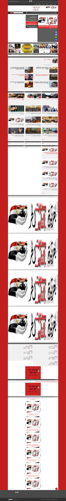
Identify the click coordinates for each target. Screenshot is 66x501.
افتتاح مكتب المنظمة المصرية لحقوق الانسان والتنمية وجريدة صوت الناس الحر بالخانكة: (50, 113)
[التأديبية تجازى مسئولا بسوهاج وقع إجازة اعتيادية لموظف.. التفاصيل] (16, 119)
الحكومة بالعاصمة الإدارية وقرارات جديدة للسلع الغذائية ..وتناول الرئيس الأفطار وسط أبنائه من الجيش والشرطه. (17, 68)
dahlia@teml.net (52, 356)
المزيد (36, 4)
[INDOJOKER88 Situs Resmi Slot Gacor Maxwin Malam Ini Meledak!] (50, 184)
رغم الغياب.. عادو (48, 59)
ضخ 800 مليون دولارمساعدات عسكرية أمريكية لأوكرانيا (18, 75)
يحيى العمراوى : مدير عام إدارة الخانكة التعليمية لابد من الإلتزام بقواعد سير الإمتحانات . (50, 135)
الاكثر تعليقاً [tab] (30, 379)
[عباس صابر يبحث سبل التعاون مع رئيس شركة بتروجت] (50, 119)
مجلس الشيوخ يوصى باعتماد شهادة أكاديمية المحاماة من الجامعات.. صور (17, 82)
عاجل (55, 4)
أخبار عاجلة (56, 91)
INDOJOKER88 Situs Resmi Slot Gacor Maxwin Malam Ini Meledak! (50, 189)
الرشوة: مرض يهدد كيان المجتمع (52, 98)
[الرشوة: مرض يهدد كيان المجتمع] (50, 95)
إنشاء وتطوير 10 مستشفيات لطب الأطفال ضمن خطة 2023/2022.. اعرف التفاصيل (42, 75)
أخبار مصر (51, 4)
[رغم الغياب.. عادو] (34, 95)
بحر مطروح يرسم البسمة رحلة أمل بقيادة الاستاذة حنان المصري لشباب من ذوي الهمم (26, 359)
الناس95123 (53, 351)
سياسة (47, 4)
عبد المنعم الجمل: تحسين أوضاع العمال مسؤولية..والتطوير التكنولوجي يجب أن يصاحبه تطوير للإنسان (50, 178)
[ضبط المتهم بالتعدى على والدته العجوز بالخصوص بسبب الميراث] (16, 108)
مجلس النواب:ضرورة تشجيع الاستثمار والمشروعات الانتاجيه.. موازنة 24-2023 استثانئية (42, 68)
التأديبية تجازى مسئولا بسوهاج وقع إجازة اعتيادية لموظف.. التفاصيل (17, 124)
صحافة (40, 4)
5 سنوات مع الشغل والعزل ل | (48, 12)
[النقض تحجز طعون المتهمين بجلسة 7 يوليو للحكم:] (16, 95)
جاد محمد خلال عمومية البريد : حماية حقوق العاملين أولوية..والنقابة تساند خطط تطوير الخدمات (50, 167)
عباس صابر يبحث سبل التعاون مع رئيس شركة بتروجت (51, 124)
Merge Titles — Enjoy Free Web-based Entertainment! (51, 348)
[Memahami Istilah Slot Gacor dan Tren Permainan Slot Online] (50, 149)
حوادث (43, 4)
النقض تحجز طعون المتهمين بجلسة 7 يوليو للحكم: (16, 99)
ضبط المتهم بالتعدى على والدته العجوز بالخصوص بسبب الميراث (17, 113)
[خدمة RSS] (26, 13)
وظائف (23, 145)
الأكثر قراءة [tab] (55, 379)
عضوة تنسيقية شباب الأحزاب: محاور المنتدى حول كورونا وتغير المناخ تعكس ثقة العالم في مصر (41, 82)
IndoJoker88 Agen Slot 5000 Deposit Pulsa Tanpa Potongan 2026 (51, 365)
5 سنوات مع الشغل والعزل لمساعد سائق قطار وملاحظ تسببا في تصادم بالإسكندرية (17, 135)
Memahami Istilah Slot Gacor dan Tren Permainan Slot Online (51, 153)
